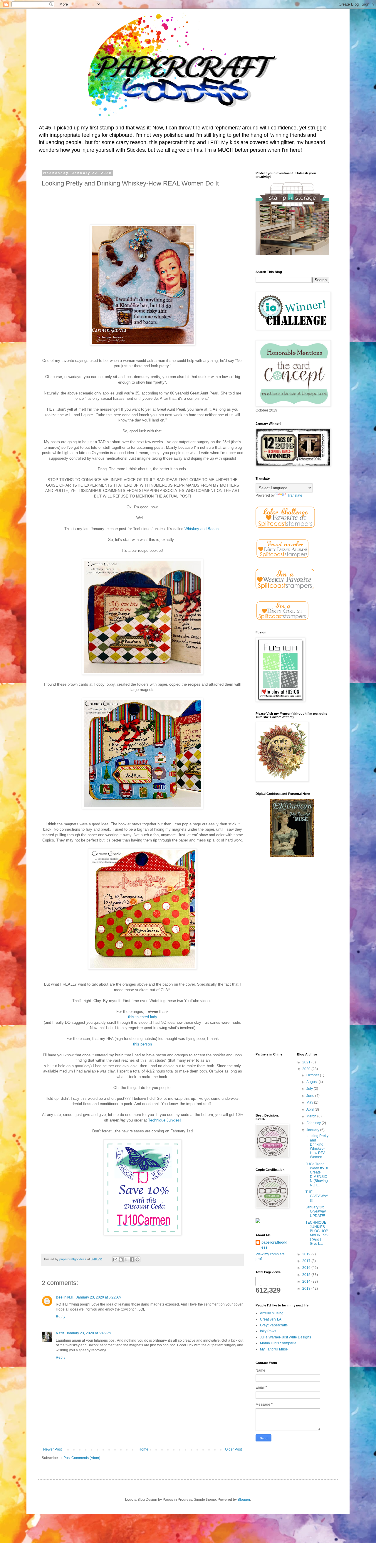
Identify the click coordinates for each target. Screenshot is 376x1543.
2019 (306, 1254)
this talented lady (142, 1017)
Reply (60, 1317)
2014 (306, 1281)
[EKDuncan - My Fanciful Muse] (292, 856)
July (310, 1089)
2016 (306, 1268)
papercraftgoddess (274, 1244)
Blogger (244, 1500)
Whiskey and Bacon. (202, 529)
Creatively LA (270, 1319)
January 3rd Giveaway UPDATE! (316, 1211)
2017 (306, 1261)
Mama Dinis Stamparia (278, 1343)
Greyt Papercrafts (274, 1325)
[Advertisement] (292, 956)
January (313, 1130)
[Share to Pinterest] (137, 1259)
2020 (306, 1069)
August (312, 1082)
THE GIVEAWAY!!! (317, 1196)
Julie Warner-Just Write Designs (285, 1337)
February (314, 1123)
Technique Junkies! (164, 1120)
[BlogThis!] (121, 1259)
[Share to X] (126, 1259)
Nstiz (60, 1333)
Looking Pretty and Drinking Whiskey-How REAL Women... (317, 1146)
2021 (306, 1062)
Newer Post (52, 1449)
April (310, 1109)
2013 (306, 1288)
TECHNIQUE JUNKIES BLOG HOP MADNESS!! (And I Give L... (317, 1233)
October (313, 1075)
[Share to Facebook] (132, 1259)
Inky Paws (268, 1331)
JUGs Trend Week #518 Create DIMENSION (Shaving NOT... (317, 1174)
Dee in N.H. (65, 1297)
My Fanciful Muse (274, 1349)
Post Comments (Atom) (81, 1458)
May (310, 1102)
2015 (306, 1275)
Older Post (233, 1449)
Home (143, 1449)
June (310, 1096)
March (311, 1116)
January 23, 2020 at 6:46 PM (89, 1333)
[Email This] (115, 1259)
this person (142, 1044)
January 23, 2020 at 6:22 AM (99, 1297)
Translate (294, 495)
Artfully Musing (271, 1313)
